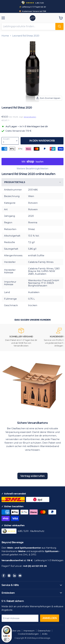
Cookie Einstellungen (28, 634)
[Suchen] (59, 26)
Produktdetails (14, 182)
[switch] (6, 639)
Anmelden (49, 618)
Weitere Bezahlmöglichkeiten (32, 168)
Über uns (15, 630)
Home (5, 35)
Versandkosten (30, 117)
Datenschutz (44, 630)
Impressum (29, 630)
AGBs (44, 634)
